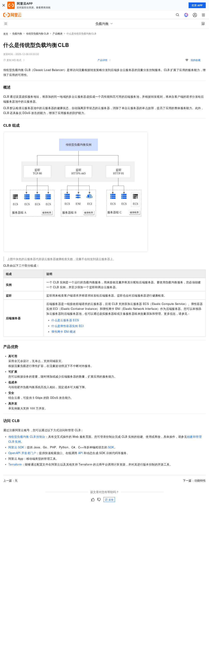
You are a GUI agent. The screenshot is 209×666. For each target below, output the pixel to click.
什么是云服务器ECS (65, 320)
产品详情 (102, 60)
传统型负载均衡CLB (37, 33)
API (80, 453)
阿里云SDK (16, 447)
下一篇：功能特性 (194, 480)
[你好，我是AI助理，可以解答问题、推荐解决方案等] (186, 15)
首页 (5, 33)
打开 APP (197, 5)
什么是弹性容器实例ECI (67, 326)
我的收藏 (195, 60)
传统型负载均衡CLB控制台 (26, 436)
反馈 (111, 499)
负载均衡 (17, 33)
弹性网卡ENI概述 (63, 331)
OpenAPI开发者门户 (22, 453)
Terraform (15, 464)
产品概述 (57, 33)
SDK (111, 447)
